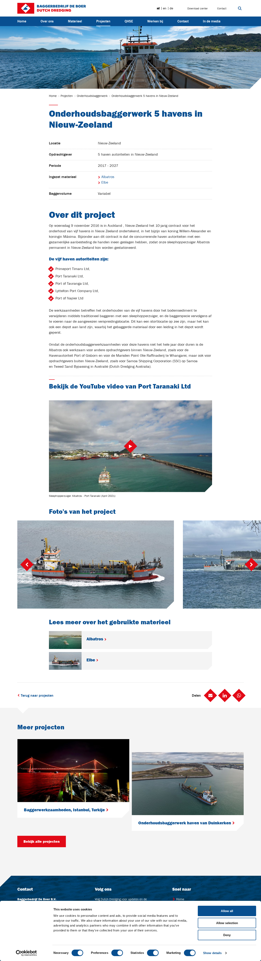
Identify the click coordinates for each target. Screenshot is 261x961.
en (164, 8)
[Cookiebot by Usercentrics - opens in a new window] (26, 953)
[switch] (117, 953)
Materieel (75, 21)
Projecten (103, 21)
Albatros (107, 177)
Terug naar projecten (36, 695)
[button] (210, 695)
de (171, 8)
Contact (221, 8)
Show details (212, 953)
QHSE (129, 21)
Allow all (227, 911)
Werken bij (155, 21)
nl (158, 8)
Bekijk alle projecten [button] (41, 841)
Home (21, 21)
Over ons (47, 21)
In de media (211, 21)
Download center (197, 8)
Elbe (104, 182)
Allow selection (227, 923)
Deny (227, 935)
